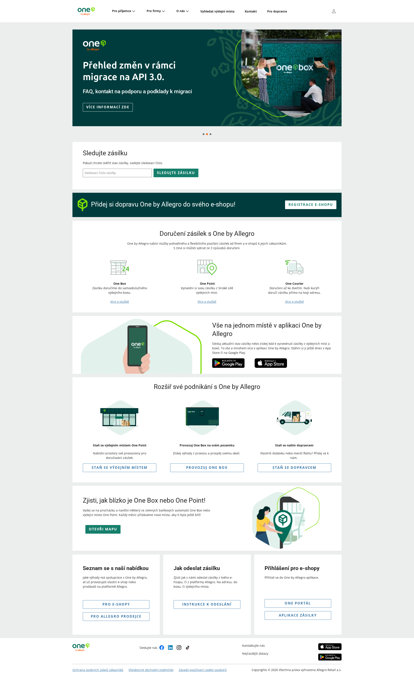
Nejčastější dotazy (255, 653)
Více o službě (119, 302)
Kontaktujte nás (253, 645)
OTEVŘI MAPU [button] (103, 529)
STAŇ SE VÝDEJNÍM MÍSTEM (119, 467)
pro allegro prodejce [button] (116, 616)
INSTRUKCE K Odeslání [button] (207, 604)
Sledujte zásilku (176, 172)
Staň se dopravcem (294, 467)
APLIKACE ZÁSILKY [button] (298, 615)
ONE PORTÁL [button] (298, 603)
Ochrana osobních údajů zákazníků (97, 670)
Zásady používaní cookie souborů (203, 670)
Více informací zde (107, 114)
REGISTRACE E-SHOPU (311, 204)
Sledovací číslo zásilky (100, 173)
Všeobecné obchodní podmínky (151, 670)
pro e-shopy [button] (116, 604)
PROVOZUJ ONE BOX (207, 467)
